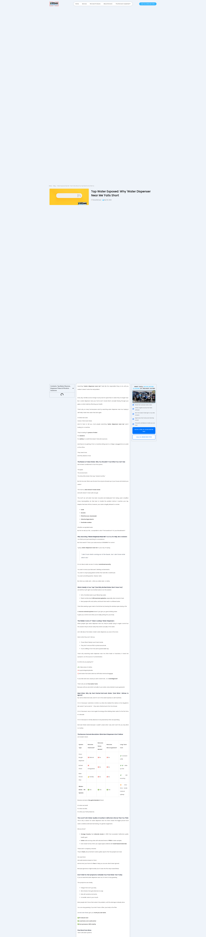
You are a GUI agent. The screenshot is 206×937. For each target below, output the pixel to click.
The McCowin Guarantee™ (123, 3)
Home (77, 3)
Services (84, 3)
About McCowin (108, 3)
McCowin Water (84, 912)
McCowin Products (95, 3)
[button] (73, 388)
